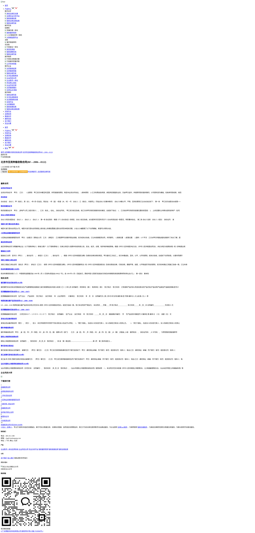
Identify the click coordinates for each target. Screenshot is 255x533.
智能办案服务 (142, 427)
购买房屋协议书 (6, 206)
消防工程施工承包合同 (9, 260)
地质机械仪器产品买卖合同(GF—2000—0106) (17, 301)
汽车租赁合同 (5, 420)
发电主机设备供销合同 (9, 319)
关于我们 (4, 458)
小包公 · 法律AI (6, 427)
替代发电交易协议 (7, 346)
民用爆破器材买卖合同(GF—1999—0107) (15, 309)
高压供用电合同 (6, 242)
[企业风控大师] (1, 377)
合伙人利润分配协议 (8, 215)
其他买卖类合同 (16, 152)
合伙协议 (4, 197)
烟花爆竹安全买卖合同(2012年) (12, 283)
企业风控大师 (23, 449)
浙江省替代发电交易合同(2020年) (12, 355)
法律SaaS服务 (122, 427)
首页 (2, 152)
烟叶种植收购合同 (7, 327)
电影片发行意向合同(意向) (10, 224)
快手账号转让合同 (7, 412)
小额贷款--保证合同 (8, 404)
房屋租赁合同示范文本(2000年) (12, 425)
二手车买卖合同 (6, 395)
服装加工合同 (5, 251)
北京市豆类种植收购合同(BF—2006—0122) (38, 152)
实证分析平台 (33, 449)
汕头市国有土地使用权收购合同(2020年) (15, 364)
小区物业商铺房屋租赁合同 (10, 233)
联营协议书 (5, 416)
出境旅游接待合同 (7, 391)
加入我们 (11, 458)
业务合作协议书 (6, 188)
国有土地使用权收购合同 (9, 337)
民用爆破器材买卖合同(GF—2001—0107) (15, 291)
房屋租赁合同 (5, 387)
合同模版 (7, 152)
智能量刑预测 (43, 449)
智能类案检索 (53, 449)
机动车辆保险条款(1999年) (10, 269)
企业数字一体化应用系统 (9, 449)
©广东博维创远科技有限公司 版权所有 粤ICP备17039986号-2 (22, 531)
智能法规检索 (63, 449)
